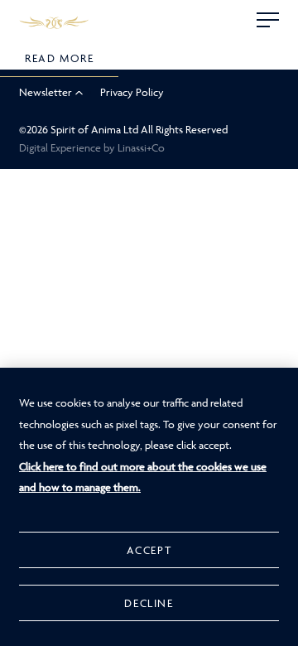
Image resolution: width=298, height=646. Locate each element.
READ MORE (59, 58)
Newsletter (45, 92)
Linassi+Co (141, 147)
